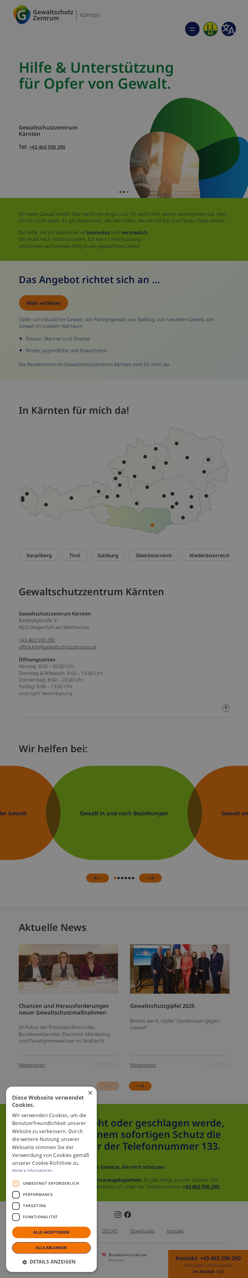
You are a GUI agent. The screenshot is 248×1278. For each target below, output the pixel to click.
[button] (51, 1261)
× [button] (90, 1093)
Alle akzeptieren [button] (51, 1232)
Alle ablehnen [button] (51, 1247)
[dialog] (51, 1179)
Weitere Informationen (32, 1170)
